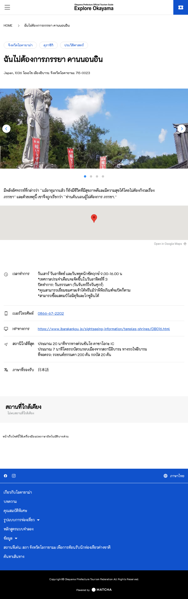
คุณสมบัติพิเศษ (15, 510)
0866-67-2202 (51, 313)
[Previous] (6, 129)
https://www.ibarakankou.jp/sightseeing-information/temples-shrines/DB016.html (104, 328)
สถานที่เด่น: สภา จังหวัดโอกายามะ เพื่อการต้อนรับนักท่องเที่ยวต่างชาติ (57, 547)
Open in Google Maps (168, 243)
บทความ (10, 501)
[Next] (181, 129)
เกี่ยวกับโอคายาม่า (18, 492)
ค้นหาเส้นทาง (14, 556)
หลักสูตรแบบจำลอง (18, 529)
